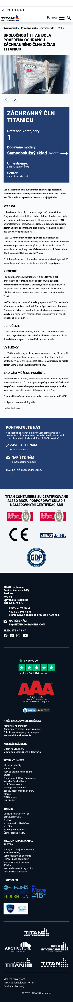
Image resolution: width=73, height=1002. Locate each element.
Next (15, 99)
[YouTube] (25, 635)
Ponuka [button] (52, 17)
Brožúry (7, 820)
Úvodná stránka (11, 28)
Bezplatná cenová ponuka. (24, 470)
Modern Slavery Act (14, 979)
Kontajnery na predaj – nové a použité (22, 729)
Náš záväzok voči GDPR (15, 871)
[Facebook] (6, 635)
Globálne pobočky (12, 765)
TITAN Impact (11, 797)
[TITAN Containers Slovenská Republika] (10, 17)
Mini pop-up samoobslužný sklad (20, 402)
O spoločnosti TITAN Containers (20, 778)
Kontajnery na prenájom (15, 725)
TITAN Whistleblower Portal (18, 982)
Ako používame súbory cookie (18, 868)
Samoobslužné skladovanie (17, 735)
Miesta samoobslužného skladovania (22, 752)
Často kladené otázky (14, 832)
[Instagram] (18, 635)
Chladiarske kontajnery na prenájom (21, 732)
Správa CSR (9, 768)
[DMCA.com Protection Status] (36, 710)
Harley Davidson (12, 408)
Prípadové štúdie (29, 28)
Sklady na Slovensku (14, 748)
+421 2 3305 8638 (15, 10)
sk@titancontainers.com (24, 462)
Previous (6, 99)
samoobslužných (12, 220)
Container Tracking (14, 986)
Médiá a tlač (10, 800)
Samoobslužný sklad (33, 153)
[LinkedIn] (12, 635)
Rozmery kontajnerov (14, 829)
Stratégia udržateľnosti (15, 787)
